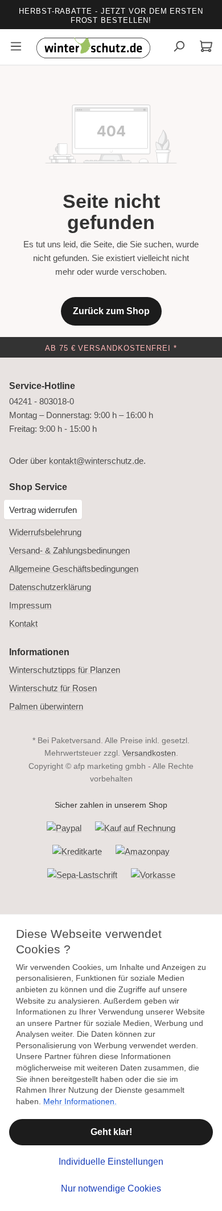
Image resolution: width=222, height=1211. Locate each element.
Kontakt (23, 623)
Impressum (30, 605)
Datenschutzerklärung (50, 587)
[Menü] (16, 47)
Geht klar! (111, 1132)
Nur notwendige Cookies (111, 1188)
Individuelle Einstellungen (111, 1161)
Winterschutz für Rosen (53, 688)
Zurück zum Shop (111, 311)
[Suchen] (178, 47)
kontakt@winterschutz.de (96, 461)
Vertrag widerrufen (43, 510)
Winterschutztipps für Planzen (64, 670)
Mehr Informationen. (80, 1101)
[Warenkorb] (206, 47)
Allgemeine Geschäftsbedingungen (73, 569)
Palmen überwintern (46, 706)
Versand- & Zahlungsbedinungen (69, 550)
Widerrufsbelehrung (45, 532)
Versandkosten (149, 752)
